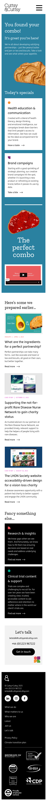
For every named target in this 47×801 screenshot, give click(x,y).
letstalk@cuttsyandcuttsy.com (23, 638)
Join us (8, 726)
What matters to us (14, 712)
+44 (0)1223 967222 (23, 643)
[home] (12, 8)
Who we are (10, 716)
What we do (10, 707)
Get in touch (23, 651)
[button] (39, 8)
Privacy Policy (11, 738)
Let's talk (9, 730)
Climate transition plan (15, 742)
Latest (8, 721)
